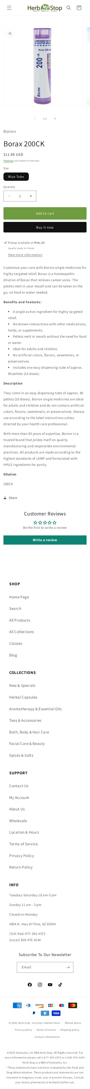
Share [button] (13, 498)
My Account (19, 797)
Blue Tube (16, 177)
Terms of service (46, 1029)
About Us (17, 809)
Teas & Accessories (25, 720)
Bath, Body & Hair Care (29, 732)
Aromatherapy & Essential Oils (35, 708)
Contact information (47, 1036)
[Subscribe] (68, 967)
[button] (9, 8)
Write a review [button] (45, 539)
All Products (19, 620)
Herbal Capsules (23, 697)
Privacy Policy (21, 855)
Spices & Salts (21, 755)
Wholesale (18, 820)
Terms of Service (23, 843)
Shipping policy (69, 1029)
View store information (25, 255)
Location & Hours (24, 832)
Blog (13, 655)
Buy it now (45, 227)
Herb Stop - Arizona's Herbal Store (39, 1022)
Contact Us (19, 785)
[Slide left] (35, 118)
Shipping (8, 160)
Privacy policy (23, 1029)
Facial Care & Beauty (27, 743)
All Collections (21, 631)
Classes (15, 643)
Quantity (9, 187)
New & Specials (22, 685)
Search (15, 608)
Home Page (19, 597)
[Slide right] (55, 118)
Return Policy (21, 867)
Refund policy (73, 1022)
